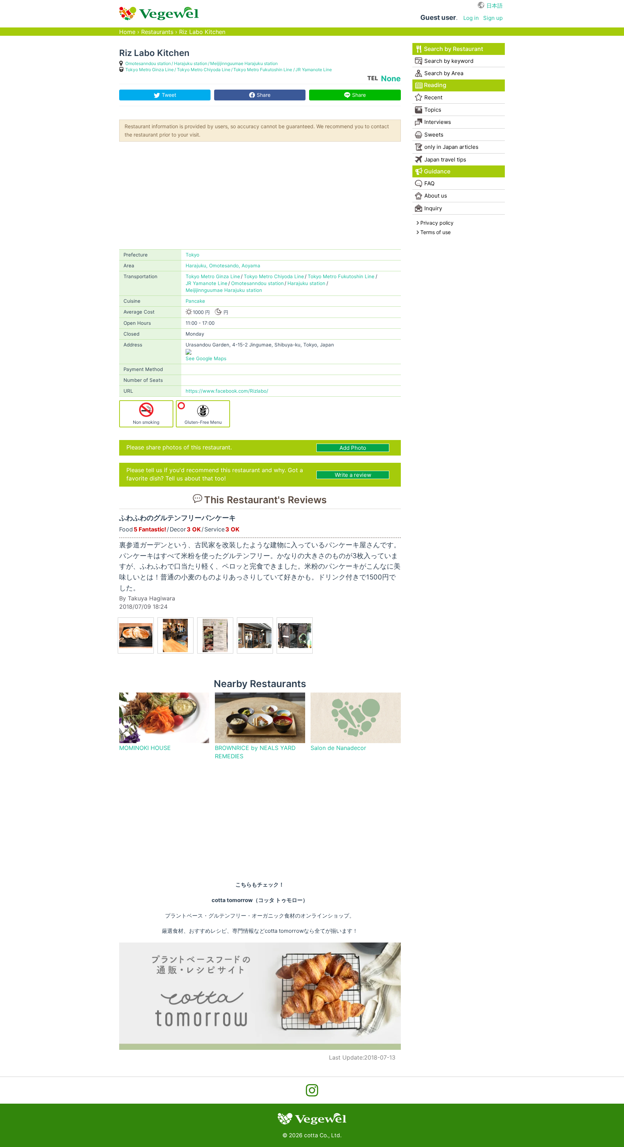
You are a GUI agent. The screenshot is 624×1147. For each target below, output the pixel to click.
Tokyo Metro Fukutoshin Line (262, 69)
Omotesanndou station (148, 63)
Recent (433, 97)
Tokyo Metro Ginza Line (149, 69)
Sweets (433, 134)
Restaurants (157, 32)
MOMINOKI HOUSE (145, 748)
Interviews (437, 121)
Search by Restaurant (453, 49)
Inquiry (433, 208)
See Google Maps (206, 358)
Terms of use (435, 232)
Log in (471, 17)
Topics (432, 109)
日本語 (494, 5)
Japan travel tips (445, 159)
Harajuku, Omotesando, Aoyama (223, 265)
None (391, 78)
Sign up (493, 17)
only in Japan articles (451, 146)
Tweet (169, 95)
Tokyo (192, 255)
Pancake (195, 301)
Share (263, 95)
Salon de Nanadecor (338, 748)
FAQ (429, 183)
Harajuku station (190, 63)
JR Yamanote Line (313, 69)
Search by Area (443, 73)
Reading (435, 85)
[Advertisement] (260, 194)
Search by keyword (448, 60)
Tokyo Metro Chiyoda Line (203, 69)
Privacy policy (437, 223)
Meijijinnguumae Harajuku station (244, 63)
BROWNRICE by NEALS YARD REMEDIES (255, 752)
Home (127, 32)
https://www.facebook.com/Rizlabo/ (227, 391)
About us (435, 195)
